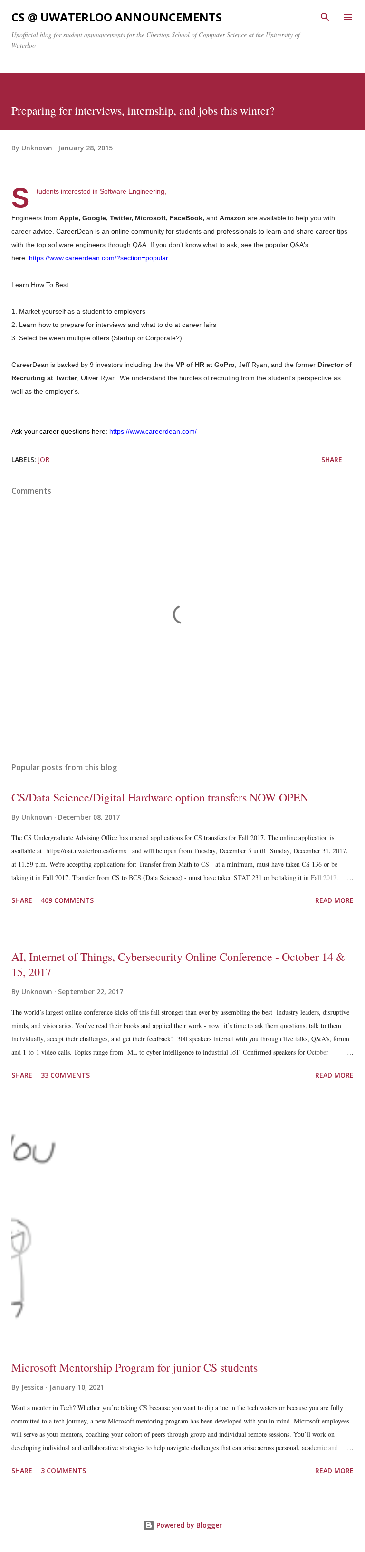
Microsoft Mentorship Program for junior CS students (134, 1367)
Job (44, 459)
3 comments (63, 1470)
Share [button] (331, 459)
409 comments (67, 900)
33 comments (65, 1074)
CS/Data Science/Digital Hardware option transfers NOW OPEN (159, 797)
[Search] (325, 17)
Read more (334, 900)
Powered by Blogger (188, 1525)
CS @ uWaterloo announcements (116, 17)
